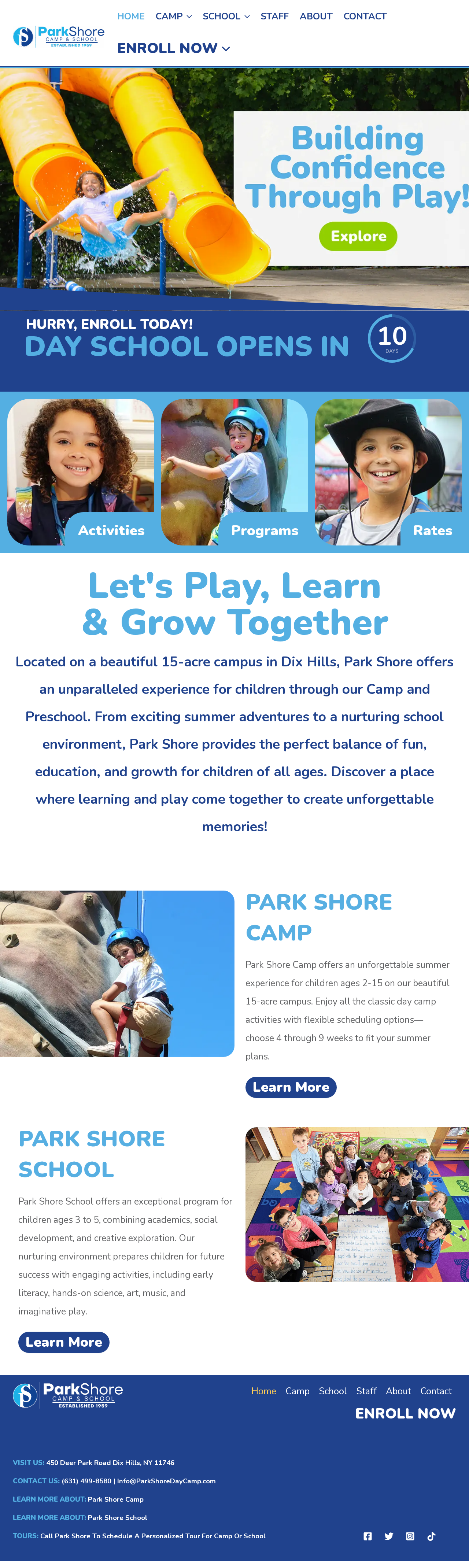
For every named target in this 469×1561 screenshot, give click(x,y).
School (222, 16)
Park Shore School (116, 1518)
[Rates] (388, 471)
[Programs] (234, 471)
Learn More (291, 1087)
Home (131, 16)
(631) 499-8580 (86, 1481)
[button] (187, 16)
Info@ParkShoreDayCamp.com (166, 1481)
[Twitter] (389, 1536)
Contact (365, 16)
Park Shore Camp (116, 1499)
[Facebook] (367, 1536)
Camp (169, 16)
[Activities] (80, 471)
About (316, 16)
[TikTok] (431, 1536)
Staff (275, 16)
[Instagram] (410, 1536)
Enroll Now (167, 48)
